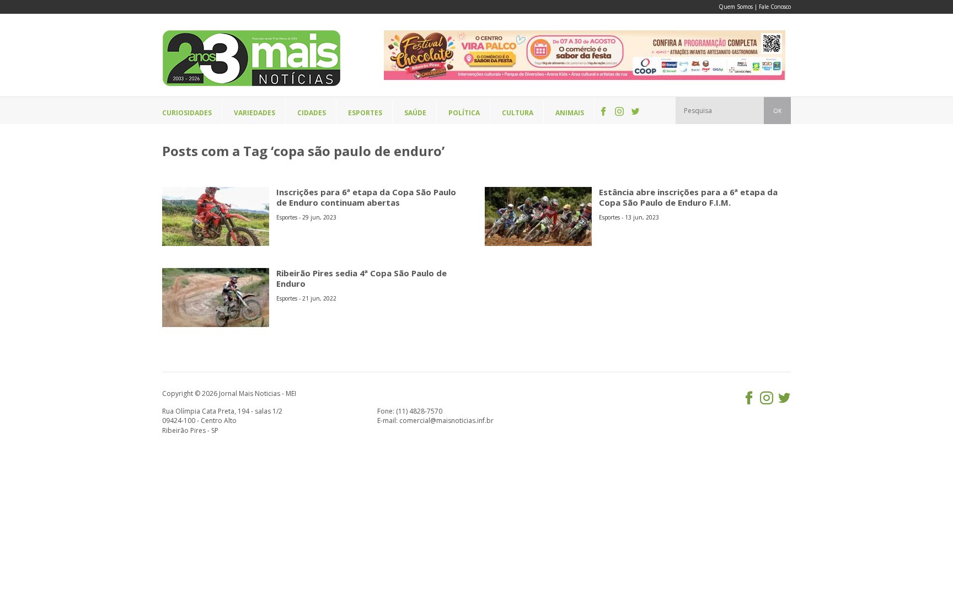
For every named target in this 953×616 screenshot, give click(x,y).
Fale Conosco (775, 6)
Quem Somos (736, 6)
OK (777, 111)
